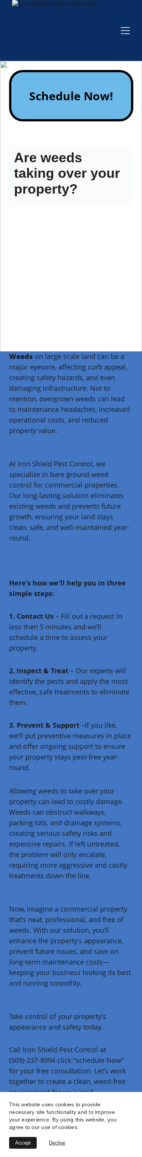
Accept (23, 1143)
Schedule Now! (71, 96)
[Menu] (125, 30)
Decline (57, 1143)
